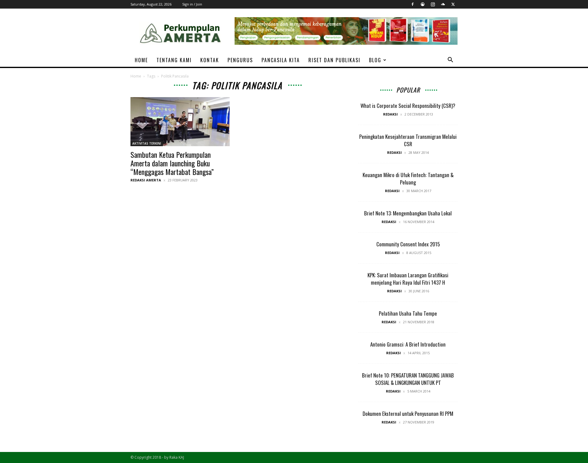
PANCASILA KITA (281, 60)
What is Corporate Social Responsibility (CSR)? (407, 105)
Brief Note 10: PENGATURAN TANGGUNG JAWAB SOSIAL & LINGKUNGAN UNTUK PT (408, 378)
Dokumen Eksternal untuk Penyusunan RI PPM (408, 413)
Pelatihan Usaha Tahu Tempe (408, 313)
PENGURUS (240, 60)
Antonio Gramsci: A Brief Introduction (408, 344)
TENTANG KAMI (174, 60)
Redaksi (390, 114)
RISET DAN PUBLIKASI (334, 60)
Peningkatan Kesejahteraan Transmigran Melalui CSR (408, 140)
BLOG (375, 60)
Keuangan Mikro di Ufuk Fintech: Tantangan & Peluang (408, 178)
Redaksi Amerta (145, 180)
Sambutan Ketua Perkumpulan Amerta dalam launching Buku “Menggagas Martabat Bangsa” (172, 163)
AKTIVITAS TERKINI (146, 143)
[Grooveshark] (422, 4)
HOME (141, 60)
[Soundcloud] (442, 4)
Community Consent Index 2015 (408, 244)
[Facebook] (412, 4)
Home (135, 76)
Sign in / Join (192, 4)
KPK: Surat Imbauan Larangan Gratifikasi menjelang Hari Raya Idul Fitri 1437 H (408, 278)
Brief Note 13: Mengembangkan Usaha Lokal (408, 213)
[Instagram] (432, 4)
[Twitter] (453, 4)
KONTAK (209, 60)
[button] (450, 60)
